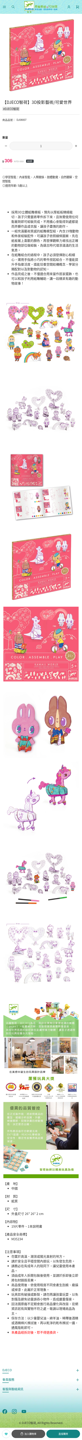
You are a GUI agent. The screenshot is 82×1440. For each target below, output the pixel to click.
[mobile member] (68, 7)
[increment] (76, 146)
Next (77, 55)
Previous (5, 55)
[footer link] (4, 1411)
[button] (4, 7)
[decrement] (6, 146)
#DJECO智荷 (11, 109)
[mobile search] (13, 7)
